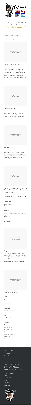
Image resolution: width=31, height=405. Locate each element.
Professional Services (9, 379)
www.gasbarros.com (9, 192)
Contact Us (7, 385)
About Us (7, 380)
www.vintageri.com (9, 150)
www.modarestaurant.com (11, 67)
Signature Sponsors (9, 383)
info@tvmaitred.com (10, 355)
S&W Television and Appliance (16, 256)
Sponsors (7, 382)
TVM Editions (8, 377)
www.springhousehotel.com (11, 111)
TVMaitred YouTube (9, 387)
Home (6, 375)
